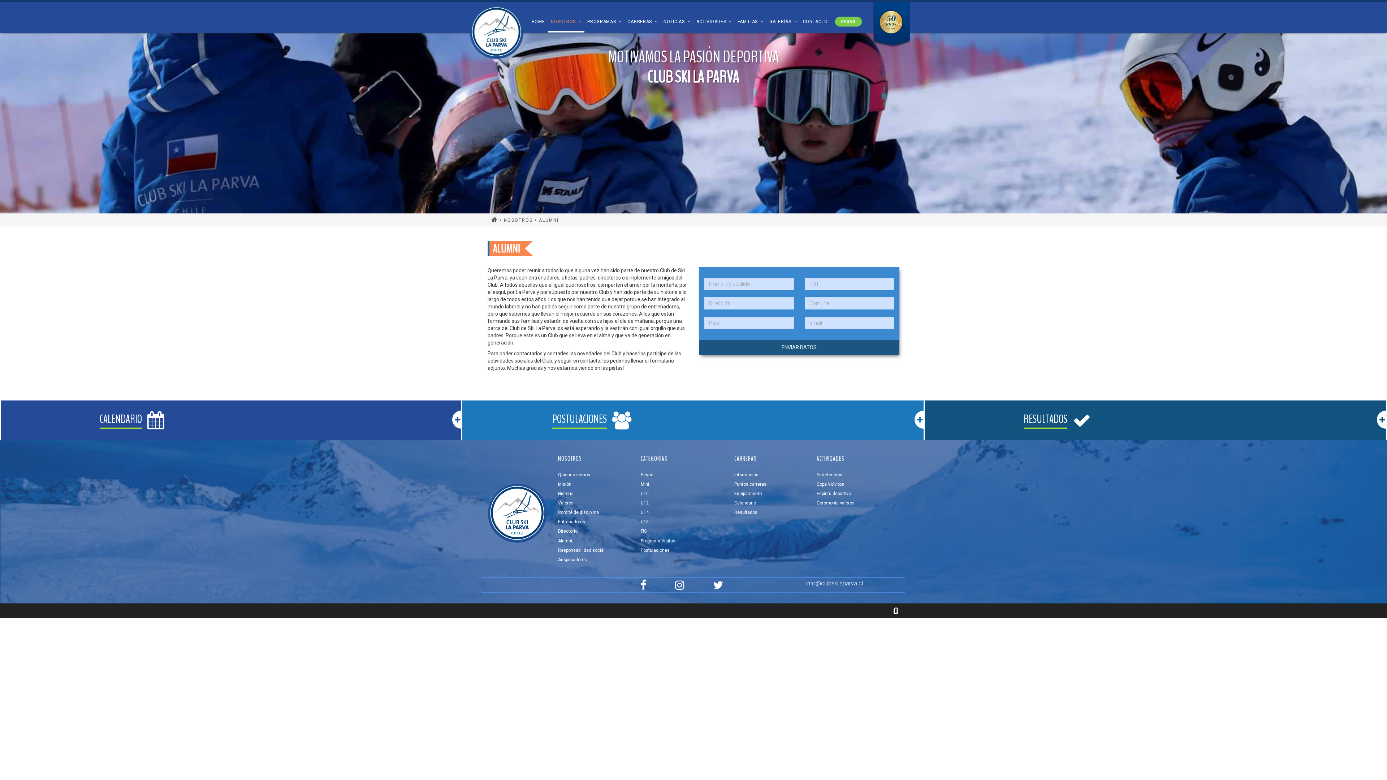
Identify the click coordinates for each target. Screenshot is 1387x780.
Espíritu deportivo (834, 493)
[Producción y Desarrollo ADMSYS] (895, 610)
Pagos (848, 21)
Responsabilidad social (581, 550)
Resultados (745, 512)
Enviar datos (799, 347)
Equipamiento (748, 493)
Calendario (745, 503)
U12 (645, 503)
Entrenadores (571, 521)
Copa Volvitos (830, 484)
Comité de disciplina (578, 512)
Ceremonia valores (836, 503)
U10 (645, 493)
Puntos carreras (750, 484)
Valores (566, 503)
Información (746, 474)
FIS (644, 531)
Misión (564, 484)
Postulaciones (655, 550)
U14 (645, 512)
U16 (645, 521)
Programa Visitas (658, 540)
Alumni (565, 540)
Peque (647, 474)
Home (538, 21)
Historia (566, 493)
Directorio (568, 531)
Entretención (829, 474)
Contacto (815, 21)
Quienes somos (574, 474)
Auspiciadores (572, 559)
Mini (645, 484)
